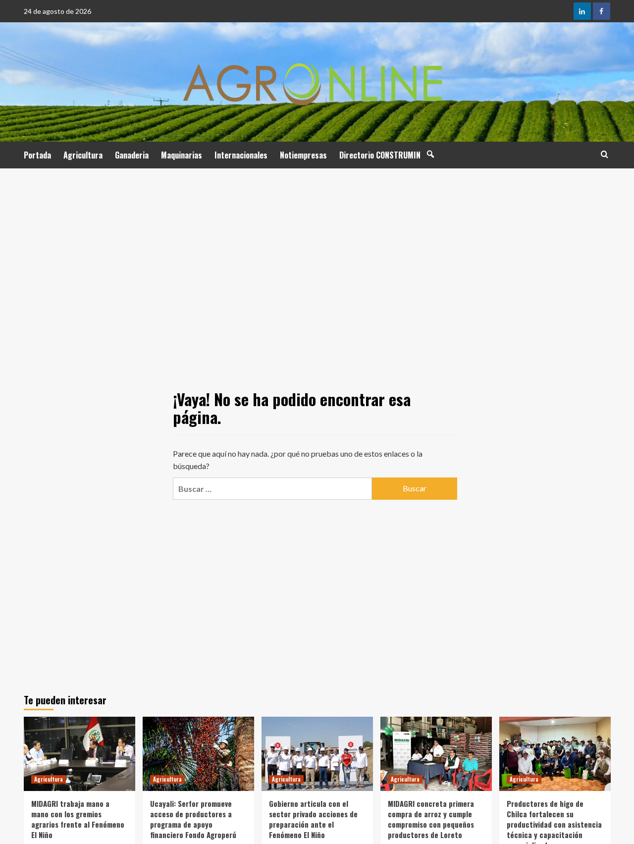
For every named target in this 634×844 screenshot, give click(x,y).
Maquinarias (181, 155)
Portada (37, 155)
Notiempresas (303, 155)
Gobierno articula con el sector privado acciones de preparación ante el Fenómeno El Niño (313, 819)
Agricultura (83, 155)
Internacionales (240, 155)
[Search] (604, 154)
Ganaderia (132, 155)
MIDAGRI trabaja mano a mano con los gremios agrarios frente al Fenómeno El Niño (77, 819)
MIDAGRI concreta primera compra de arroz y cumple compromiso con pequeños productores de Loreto (431, 819)
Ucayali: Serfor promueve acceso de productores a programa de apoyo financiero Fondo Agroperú (193, 819)
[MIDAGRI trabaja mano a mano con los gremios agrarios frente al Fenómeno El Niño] (79, 754)
